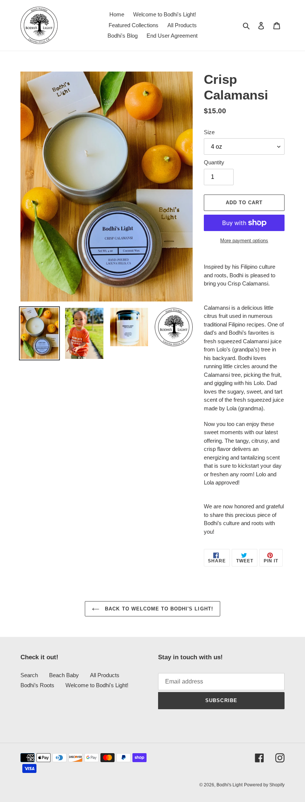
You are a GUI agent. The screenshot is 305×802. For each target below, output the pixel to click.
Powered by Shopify (264, 784)
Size (209, 132)
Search (29, 675)
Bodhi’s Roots (37, 685)
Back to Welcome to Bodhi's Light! (158, 609)
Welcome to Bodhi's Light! (96, 685)
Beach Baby (64, 675)
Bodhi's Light (229, 784)
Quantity (214, 162)
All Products (104, 675)
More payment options (244, 240)
